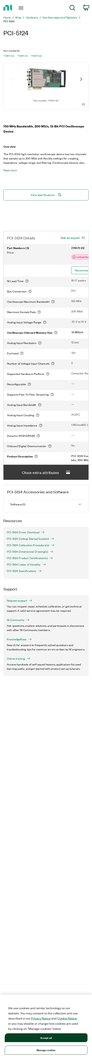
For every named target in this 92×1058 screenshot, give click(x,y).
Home (7, 17)
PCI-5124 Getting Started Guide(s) (28, 539)
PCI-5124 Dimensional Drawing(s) (27, 551)
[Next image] (81, 79)
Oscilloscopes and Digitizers (59, 17)
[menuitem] (72, 8)
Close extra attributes (40, 472)
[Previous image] (11, 79)
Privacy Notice (41, 1018)
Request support (17, 600)
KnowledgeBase (17, 639)
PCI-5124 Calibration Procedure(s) (28, 545)
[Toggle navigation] (22, 8)
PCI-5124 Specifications (21, 571)
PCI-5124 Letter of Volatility (24, 564)
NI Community (15, 620)
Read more (10, 170)
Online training (16, 658)
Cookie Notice (67, 1018)
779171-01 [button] (23, 56)
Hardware (32, 17)
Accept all (46, 1038)
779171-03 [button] (36, 56)
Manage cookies (46, 1050)
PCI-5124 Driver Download (23, 532)
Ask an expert (70, 237)
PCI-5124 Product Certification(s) (27, 558)
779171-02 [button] (8, 56)
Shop (18, 17)
